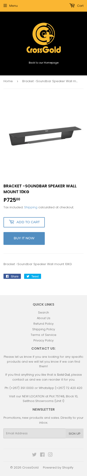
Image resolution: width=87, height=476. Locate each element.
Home (8, 81)
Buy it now (24, 238)
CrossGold (30, 467)
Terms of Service (43, 335)
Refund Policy (43, 323)
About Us (43, 318)
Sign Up (75, 433)
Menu (13, 5)
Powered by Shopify (58, 467)
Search (43, 312)
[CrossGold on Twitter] (34, 455)
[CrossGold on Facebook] (42, 455)
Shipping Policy (43, 329)
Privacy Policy (43, 340)
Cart (80, 5)
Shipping (30, 207)
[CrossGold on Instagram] (50, 455)
